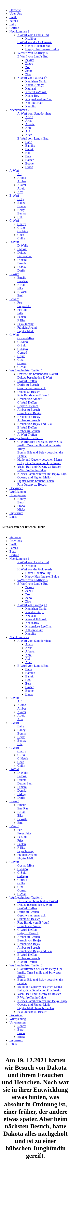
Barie (28, 142)
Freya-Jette (24, 306)
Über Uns (15, 13)
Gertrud (14, 28)
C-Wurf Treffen (27, 402)
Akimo (21, 177)
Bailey (21, 202)
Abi (27, 131)
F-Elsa (21, 320)
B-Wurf (14, 195)
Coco (20, 234)
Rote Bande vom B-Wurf (33, 395)
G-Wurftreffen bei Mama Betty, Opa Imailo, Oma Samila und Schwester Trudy (40, 445)
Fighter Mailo (25, 331)
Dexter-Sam (24, 256)
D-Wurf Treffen (27, 381)
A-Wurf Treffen (27, 434)
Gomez (21, 363)
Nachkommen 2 (19, 110)
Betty (12, 24)
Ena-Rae (22, 281)
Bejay (21, 209)
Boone (29, 163)
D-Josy (21, 267)
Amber (21, 181)
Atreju (21, 188)
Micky (21, 509)
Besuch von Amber (29, 399)
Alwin (29, 117)
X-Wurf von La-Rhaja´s (32, 77)
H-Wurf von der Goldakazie (34, 42)
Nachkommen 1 (19, 31)
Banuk (29, 149)
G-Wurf (14, 334)
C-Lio (21, 227)
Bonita (21, 206)
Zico (28, 74)
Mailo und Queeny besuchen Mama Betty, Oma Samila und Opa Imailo (39, 461)
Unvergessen (17, 495)
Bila (19, 217)
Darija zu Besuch (28, 384)
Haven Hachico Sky (37, 45)
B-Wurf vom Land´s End (33, 138)
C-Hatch (22, 231)
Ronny (21, 498)
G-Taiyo (22, 349)
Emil (20, 295)
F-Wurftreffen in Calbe (31, 470)
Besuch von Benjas (29, 413)
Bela (28, 156)
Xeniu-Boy (32, 95)
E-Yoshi (22, 292)
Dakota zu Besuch (28, 391)
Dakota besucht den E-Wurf (34, 377)
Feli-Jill (22, 309)
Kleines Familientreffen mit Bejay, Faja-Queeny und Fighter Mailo (42, 475)
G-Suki (21, 345)
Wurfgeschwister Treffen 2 (26, 438)
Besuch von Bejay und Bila (34, 424)
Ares (20, 192)
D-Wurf (14, 242)
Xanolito (30, 106)
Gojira (21, 356)
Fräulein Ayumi (27, 327)
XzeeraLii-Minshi (36, 92)
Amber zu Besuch (28, 409)
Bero (20, 502)
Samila (13, 20)
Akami (21, 185)
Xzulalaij (30, 88)
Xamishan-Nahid (36, 81)
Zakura (29, 60)
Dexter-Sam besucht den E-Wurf (37, 374)
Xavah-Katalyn (34, 85)
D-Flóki (22, 249)
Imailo (13, 17)
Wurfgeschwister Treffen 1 (26, 370)
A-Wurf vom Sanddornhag (34, 113)
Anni (28, 127)
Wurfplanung (17, 491)
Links (13, 516)
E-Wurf (14, 274)
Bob (28, 152)
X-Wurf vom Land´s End (33, 35)
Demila (21, 263)
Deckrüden (16, 488)
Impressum (16, 513)
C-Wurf (14, 220)
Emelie (21, 277)
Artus (28, 120)
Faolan (21, 317)
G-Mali (21, 366)
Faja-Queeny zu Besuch (32, 484)
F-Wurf (14, 299)
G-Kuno (22, 341)
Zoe (27, 67)
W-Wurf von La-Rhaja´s (32, 53)
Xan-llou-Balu (34, 102)
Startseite (15, 10)
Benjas (21, 213)
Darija (21, 270)
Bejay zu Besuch (27, 406)
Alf (19, 174)
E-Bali (21, 284)
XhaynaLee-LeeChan (38, 99)
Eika (20, 288)
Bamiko (30, 145)
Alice (28, 135)
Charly (21, 224)
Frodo (21, 506)
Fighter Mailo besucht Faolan (35, 481)
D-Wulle (22, 245)
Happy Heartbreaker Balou (42, 49)
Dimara (22, 259)
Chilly (21, 238)
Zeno (28, 70)
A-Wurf (14, 170)
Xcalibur (30, 38)
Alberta (30, 124)
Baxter (29, 160)
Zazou (29, 63)
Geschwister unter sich (31, 388)
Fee (19, 302)
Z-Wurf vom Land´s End (32, 56)
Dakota (21, 252)
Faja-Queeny (25, 324)
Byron (29, 167)
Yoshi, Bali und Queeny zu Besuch (39, 466)
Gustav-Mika (25, 338)
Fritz (20, 313)
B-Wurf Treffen (27, 427)
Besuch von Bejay (28, 416)
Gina (20, 359)
